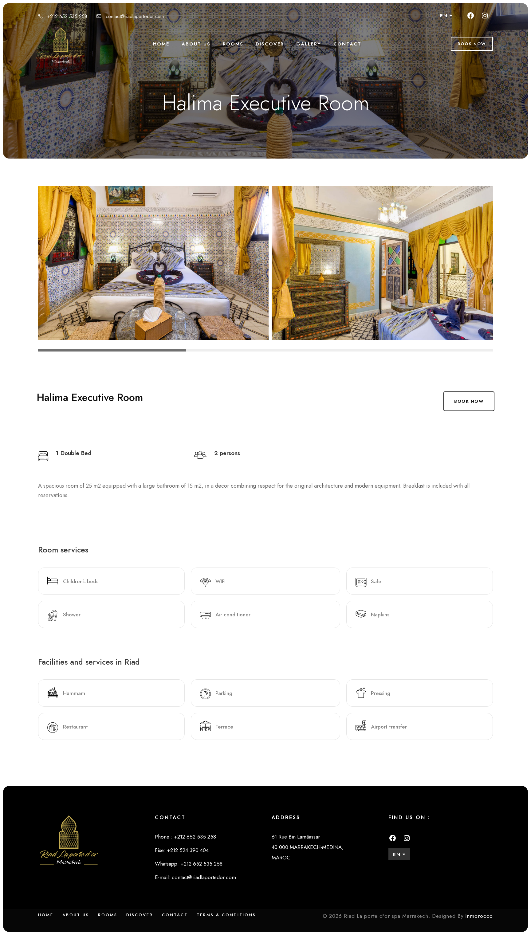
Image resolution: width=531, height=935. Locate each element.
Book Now (472, 44)
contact (175, 915)
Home (161, 44)
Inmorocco (479, 916)
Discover (270, 44)
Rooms (233, 44)
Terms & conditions (226, 915)
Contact (347, 44)
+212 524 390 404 (188, 850)
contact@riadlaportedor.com (135, 16)
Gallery (308, 44)
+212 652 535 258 (67, 16)
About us (196, 44)
